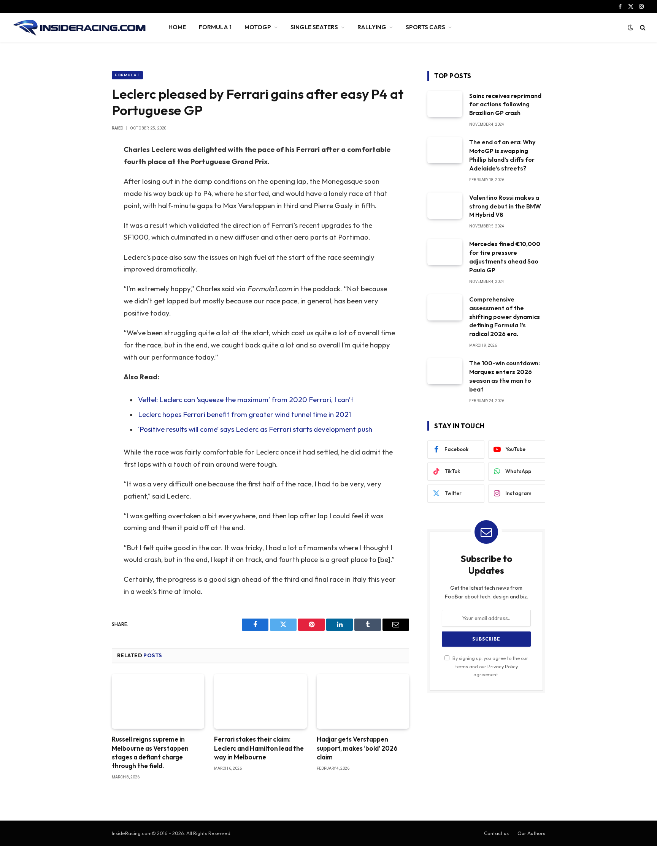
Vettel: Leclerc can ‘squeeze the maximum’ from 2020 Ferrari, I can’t (246, 399)
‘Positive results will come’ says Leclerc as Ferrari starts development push (255, 429)
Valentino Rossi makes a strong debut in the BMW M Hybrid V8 (505, 206)
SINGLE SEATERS (314, 27)
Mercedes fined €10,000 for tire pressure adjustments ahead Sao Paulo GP (504, 257)
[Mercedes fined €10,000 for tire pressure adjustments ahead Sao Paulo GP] (444, 252)
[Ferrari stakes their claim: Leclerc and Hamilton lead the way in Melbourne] (260, 701)
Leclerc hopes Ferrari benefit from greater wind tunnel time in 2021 (244, 414)
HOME (177, 27)
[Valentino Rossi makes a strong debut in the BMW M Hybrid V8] (444, 206)
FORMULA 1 (215, 27)
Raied (118, 128)
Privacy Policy (502, 666)
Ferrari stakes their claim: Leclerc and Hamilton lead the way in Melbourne (259, 748)
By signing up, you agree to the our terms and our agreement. (489, 666)
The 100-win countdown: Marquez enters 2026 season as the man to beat (504, 376)
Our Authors (531, 833)
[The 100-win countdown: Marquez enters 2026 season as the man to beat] (444, 371)
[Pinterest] (85, 227)
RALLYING (371, 27)
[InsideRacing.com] (80, 27)
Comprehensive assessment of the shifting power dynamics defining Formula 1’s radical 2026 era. (504, 316)
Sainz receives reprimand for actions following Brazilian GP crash (505, 104)
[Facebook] (85, 169)
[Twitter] (85, 188)
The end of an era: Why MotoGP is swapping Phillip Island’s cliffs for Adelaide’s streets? (502, 155)
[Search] (642, 27)
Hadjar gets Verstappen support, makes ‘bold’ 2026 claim (357, 748)
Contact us (496, 833)
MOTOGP (257, 27)
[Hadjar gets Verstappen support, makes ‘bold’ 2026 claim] (363, 701)
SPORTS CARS (425, 27)
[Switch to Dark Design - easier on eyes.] (630, 27)
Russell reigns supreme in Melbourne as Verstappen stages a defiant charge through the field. (150, 752)
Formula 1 (127, 75)
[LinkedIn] (85, 207)
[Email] (85, 246)
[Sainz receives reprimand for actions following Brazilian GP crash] (444, 104)
